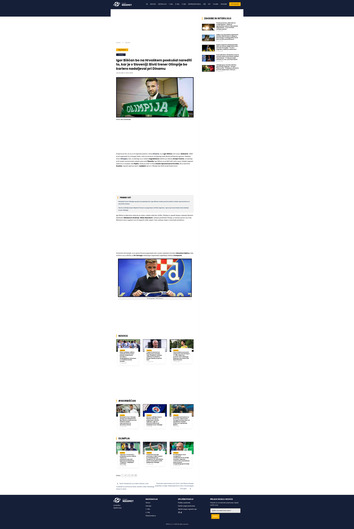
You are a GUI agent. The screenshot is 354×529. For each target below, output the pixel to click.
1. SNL (171, 4)
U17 (209, 4)
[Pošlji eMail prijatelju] (129, 475)
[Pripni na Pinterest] (132, 475)
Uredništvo (116, 505)
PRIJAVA (215, 516)
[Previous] (113, 353)
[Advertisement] (155, 25)
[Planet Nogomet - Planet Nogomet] (122, 4)
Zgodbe (224, 4)
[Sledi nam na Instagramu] (179, 512)
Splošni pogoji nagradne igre (187, 509)
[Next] (196, 353)
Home (118, 43)
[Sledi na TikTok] (181, 512)
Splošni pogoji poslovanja (186, 506)
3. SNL (184, 4)
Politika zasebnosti (184, 502)
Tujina (215, 4)
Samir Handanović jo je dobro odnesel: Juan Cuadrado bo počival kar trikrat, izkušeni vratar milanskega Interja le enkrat (135, 486)
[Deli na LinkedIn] (135, 475)
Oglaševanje (117, 508)
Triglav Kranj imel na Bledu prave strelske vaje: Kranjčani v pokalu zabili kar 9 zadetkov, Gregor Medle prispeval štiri (154, 356)
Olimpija (120, 55)
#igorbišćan (122, 50)
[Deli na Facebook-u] (122, 475)
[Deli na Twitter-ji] (125, 475)
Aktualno (235, 4)
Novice (153, 4)
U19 (204, 4)
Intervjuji (162, 4)
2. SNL (177, 4)
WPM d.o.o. (169, 524)
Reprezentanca (194, 4)
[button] (147, 4)
